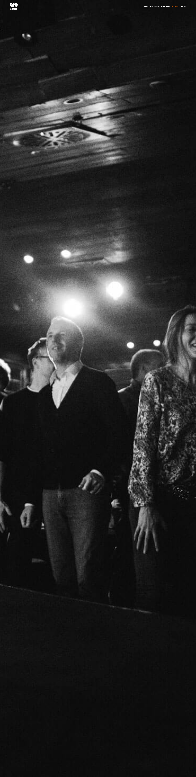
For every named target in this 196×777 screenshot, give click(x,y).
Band (151, 6)
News (168, 6)
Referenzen (175, 6)
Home (146, 6)
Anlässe (157, 6)
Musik (163, 6)
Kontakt (183, 6)
